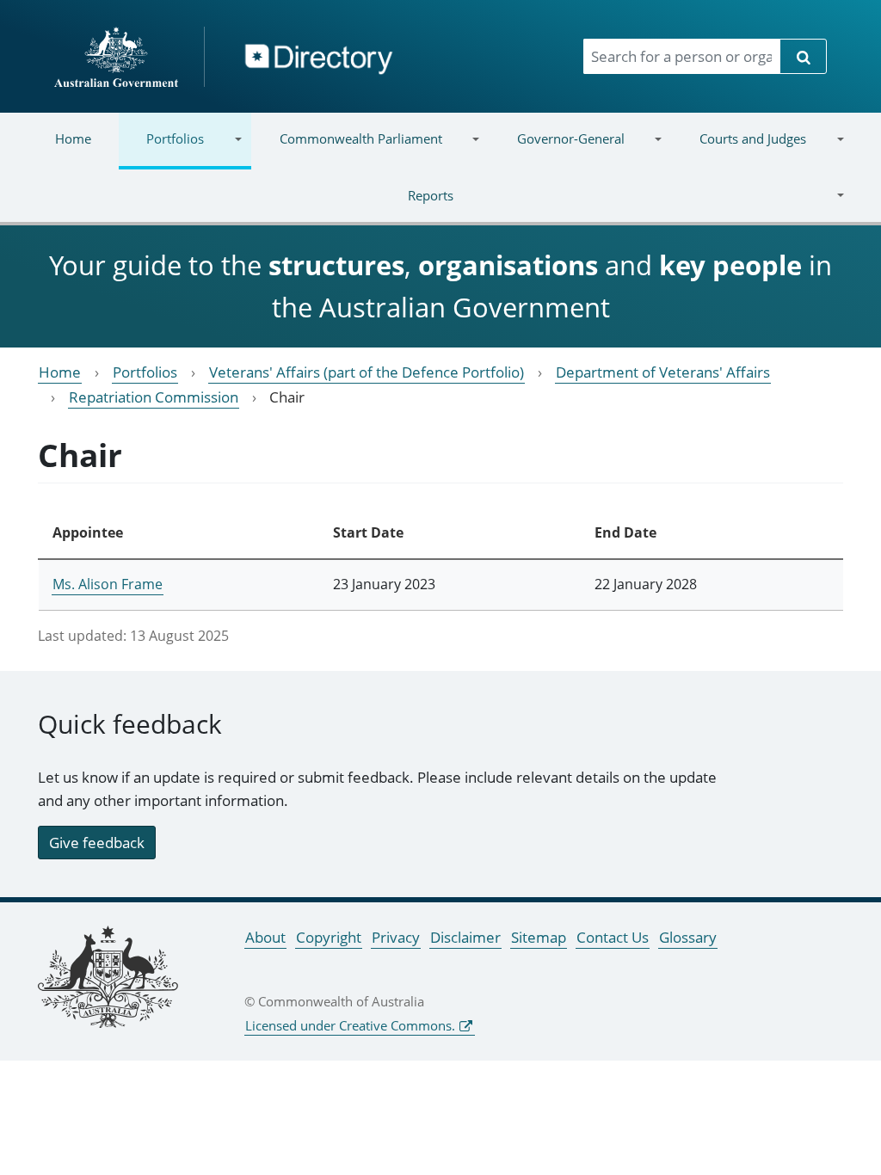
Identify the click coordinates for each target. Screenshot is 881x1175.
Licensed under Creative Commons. (350, 1025)
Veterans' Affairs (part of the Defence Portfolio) (366, 372)
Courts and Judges (739, 149)
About (265, 937)
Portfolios (161, 149)
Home (73, 138)
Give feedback (97, 842)
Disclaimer (465, 937)
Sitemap (538, 937)
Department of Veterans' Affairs (663, 372)
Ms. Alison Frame (107, 584)
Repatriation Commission (153, 397)
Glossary (688, 937)
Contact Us (612, 937)
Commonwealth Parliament (346, 149)
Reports (240, 206)
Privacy (396, 937)
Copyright (328, 937)
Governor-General (557, 149)
